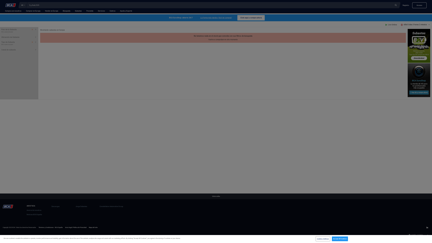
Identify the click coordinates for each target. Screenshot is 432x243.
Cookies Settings (323, 239)
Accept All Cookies (340, 239)
